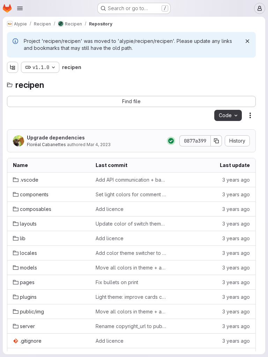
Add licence (110, 209)
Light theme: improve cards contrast (131, 297)
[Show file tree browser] (12, 67)
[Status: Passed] (171, 141)
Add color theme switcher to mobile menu (131, 253)
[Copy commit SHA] (216, 140)
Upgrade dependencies (56, 137)
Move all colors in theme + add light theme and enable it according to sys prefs (131, 268)
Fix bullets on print (117, 282)
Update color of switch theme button (131, 224)
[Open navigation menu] (19, 8)
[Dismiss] (247, 41)
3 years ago (236, 180)
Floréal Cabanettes (46, 144)
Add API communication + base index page (131, 180)
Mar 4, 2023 (99, 144)
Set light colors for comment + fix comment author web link (131, 194)
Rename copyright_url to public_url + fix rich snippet (131, 326)
